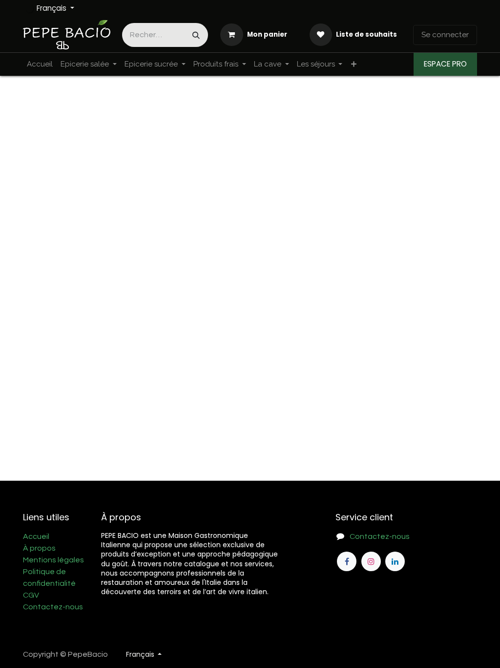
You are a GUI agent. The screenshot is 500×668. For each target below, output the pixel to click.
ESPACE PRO (445, 64)
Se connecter (445, 34)
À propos (39, 548)
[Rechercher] (196, 35)
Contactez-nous (53, 607)
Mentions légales (53, 560)
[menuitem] (40, 64)
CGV (31, 595)
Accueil (36, 536)
